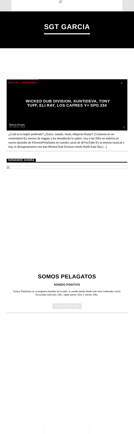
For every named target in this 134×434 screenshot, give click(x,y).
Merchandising (22, 417)
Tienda (100, 413)
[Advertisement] (67, 344)
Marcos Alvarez (17, 124)
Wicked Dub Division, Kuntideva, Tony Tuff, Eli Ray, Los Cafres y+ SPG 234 (68, 103)
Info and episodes (67, 306)
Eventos (37, 413)
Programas (29, 82)
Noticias (13, 82)
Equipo (82, 413)
